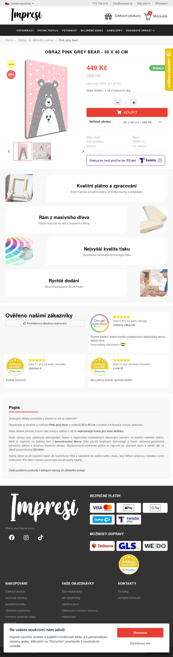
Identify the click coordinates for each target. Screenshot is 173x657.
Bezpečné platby (15, 604)
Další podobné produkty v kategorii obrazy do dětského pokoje (47, 470)
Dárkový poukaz (15, 591)
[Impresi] (26, 14)
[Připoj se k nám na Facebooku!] (11, 537)
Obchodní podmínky (17, 610)
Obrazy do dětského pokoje (36, 40)
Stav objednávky (72, 591)
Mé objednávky (71, 598)
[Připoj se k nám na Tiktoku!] (40, 537)
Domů (9, 40)
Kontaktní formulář (129, 598)
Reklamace (69, 616)
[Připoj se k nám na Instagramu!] (26, 537)
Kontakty (123, 591)
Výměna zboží (70, 604)
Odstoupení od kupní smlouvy (80, 610)
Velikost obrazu (100, 121)
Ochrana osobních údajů (20, 616)
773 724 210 (100, 3)
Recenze (10, 623)
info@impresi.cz (122, 3)
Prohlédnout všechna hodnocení (46, 323)
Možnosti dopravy (16, 598)
